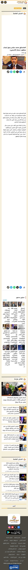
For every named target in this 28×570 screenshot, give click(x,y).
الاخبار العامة (18, 8)
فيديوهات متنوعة (14, 540)
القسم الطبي (22, 540)
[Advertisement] (14, 31)
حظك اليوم (6, 557)
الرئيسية (24, 538)
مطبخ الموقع (6, 543)
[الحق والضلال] (24, 8)
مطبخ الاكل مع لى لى (10, 552)
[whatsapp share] (14, 72)
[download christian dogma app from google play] (14, 532)
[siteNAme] (22, 2)
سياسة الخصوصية (14, 561)
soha (23, 53)
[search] (2, 2)
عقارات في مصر (22, 557)
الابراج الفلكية (13, 557)
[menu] (5, 2)
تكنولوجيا (23, 554)
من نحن (21, 561)
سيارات (17, 554)
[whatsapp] (8, 72)
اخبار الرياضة (13, 543)
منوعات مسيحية (22, 543)
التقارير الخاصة (9, 538)
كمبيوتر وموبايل (22, 549)
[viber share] (11, 72)
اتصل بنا (6, 561)
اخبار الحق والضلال (12, 549)
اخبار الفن (6, 540)
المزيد (14, 506)
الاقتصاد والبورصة (14, 546)
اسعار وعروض (12, 554)
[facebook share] (20, 72)
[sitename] (14, 519)
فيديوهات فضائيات (21, 552)
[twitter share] (17, 72)
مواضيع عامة (23, 546)
